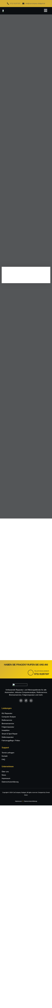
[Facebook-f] (26, 701)
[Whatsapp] (31, 701)
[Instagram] (21, 701)
